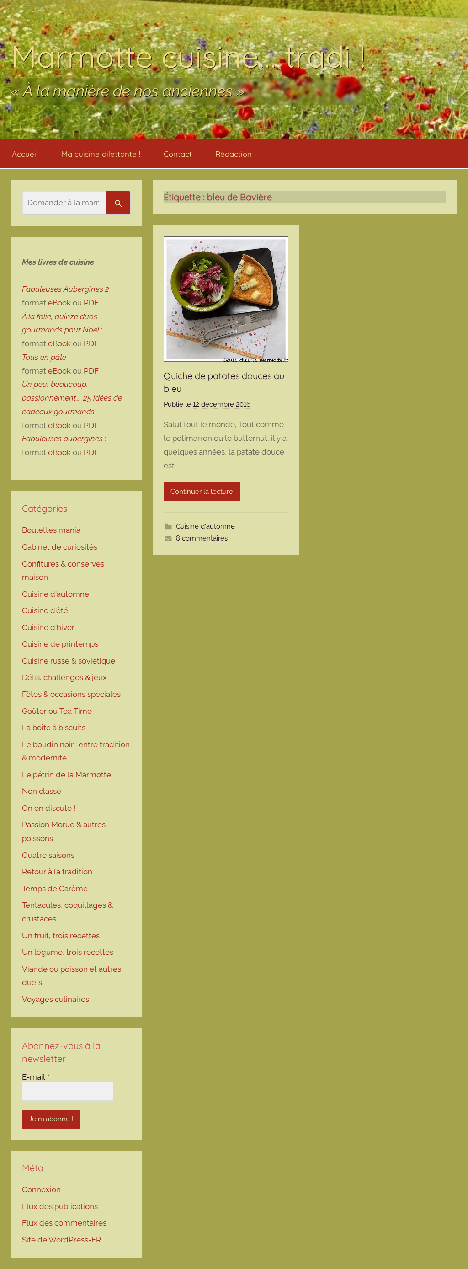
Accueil (25, 154)
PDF (91, 302)
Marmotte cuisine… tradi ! (188, 56)
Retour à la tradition (57, 871)
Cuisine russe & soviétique (68, 660)
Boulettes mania (51, 530)
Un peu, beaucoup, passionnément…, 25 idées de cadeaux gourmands (72, 398)
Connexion (41, 1189)
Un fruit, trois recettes (61, 935)
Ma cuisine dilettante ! (100, 154)
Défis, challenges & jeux (64, 677)
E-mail (35, 1077)
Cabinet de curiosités (59, 547)
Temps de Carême (55, 888)
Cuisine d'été (45, 610)
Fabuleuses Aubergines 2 (65, 289)
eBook (59, 302)
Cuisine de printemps (60, 643)
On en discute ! (48, 808)
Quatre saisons (48, 855)
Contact (178, 154)
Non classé (41, 791)
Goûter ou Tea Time (57, 711)
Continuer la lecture (201, 491)
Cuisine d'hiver (48, 627)
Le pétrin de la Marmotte (66, 774)
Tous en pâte (44, 357)
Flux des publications (60, 1206)
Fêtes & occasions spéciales (71, 694)
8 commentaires (202, 538)
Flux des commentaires (64, 1222)
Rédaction (233, 154)
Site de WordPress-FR (61, 1239)
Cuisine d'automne (205, 526)
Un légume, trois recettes (67, 952)
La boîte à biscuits (53, 727)
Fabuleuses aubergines (62, 438)
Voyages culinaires (55, 999)
